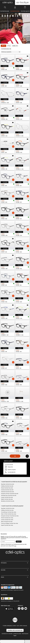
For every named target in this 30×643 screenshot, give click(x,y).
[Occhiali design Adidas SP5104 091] (8, 342)
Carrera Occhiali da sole (7, 489)
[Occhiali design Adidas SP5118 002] (22, 275)
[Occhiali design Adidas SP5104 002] (22, 408)
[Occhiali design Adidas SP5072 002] (8, 126)
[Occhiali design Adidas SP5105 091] (8, 275)
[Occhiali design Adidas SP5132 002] (8, 441)
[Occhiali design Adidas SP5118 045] (22, 342)
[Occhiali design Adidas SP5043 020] (22, 109)
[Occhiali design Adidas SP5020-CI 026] (8, 392)
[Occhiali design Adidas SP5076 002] (22, 60)
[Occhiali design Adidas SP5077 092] (22, 93)
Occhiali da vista (14, 11)
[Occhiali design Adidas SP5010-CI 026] (22, 126)
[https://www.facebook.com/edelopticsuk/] (19, 608)
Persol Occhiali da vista (7, 517)
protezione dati (17, 633)
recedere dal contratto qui (15, 630)
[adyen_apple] (17, 587)
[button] (7, 2)
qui (15, 545)
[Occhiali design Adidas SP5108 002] (22, 259)
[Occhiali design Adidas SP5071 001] (8, 242)
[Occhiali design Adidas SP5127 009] (8, 375)
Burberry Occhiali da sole (7, 501)
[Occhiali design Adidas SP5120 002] (8, 209)
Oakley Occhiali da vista (7, 510)
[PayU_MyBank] (20, 587)
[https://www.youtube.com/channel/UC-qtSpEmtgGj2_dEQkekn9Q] (25, 608)
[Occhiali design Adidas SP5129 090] (22, 375)
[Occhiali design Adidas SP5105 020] (8, 192)
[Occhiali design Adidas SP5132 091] (8, 176)
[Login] (15, 7)
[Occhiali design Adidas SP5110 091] (8, 76)
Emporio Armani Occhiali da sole (9, 493)
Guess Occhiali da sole (7, 497)
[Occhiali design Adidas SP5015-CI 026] (22, 392)
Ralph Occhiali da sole (7, 499)
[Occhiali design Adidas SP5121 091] (22, 358)
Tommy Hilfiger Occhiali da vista (9, 523)
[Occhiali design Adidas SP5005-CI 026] (8, 93)
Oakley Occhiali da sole (7, 486)
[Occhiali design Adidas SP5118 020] (22, 176)
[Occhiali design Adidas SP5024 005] (22, 309)
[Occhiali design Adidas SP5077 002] (22, 76)
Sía (4, 45)
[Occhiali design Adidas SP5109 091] (8, 60)
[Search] (5, 7)
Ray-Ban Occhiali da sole (7, 484)
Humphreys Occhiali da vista (8, 512)
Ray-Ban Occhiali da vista (7, 508)
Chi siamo (4, 563)
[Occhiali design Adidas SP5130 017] (8, 358)
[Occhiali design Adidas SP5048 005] (8, 109)
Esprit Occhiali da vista (7, 525)
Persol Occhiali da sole (7, 487)
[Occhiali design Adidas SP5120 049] (22, 292)
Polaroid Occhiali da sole (7, 491)
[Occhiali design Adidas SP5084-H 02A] (22, 159)
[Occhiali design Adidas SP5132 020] (22, 242)
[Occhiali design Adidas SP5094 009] (8, 259)
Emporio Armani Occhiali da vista (9, 515)
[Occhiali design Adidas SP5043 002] (22, 143)
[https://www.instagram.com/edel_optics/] (22, 608)
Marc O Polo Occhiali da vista (8, 514)
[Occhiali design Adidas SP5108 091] (22, 192)
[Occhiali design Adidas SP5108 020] (22, 226)
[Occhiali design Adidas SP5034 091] (8, 159)
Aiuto (2, 577)
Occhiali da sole (4, 11)
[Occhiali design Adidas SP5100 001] (22, 209)
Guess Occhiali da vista (7, 519)
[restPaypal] (13, 587)
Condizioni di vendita (7, 633)
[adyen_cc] (2, 587)
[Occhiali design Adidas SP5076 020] (8, 309)
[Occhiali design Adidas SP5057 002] (8, 425)
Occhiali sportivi (25, 11)
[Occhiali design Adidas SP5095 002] (8, 408)
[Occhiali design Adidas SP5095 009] (8, 226)
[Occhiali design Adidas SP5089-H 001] (8, 325)
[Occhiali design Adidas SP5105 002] (8, 292)
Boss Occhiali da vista (6, 521)
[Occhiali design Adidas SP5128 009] (22, 441)
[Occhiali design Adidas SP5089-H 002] (22, 325)
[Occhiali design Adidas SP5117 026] (8, 143)
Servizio (3, 570)
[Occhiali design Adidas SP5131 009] (22, 425)
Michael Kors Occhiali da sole (8, 495)
